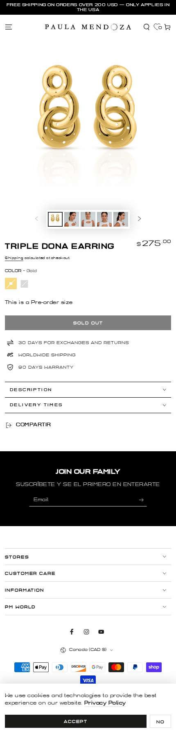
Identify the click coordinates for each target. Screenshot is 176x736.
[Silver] (24, 284)
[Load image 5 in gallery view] (104, 219)
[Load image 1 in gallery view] (55, 219)
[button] (146, 26)
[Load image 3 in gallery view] (88, 219)
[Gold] (11, 284)
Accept (76, 721)
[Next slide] (139, 219)
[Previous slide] (36, 219)
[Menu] (8, 26)
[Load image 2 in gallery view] (71, 219)
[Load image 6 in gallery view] (120, 219)
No (160, 722)
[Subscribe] (143, 500)
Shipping (14, 258)
